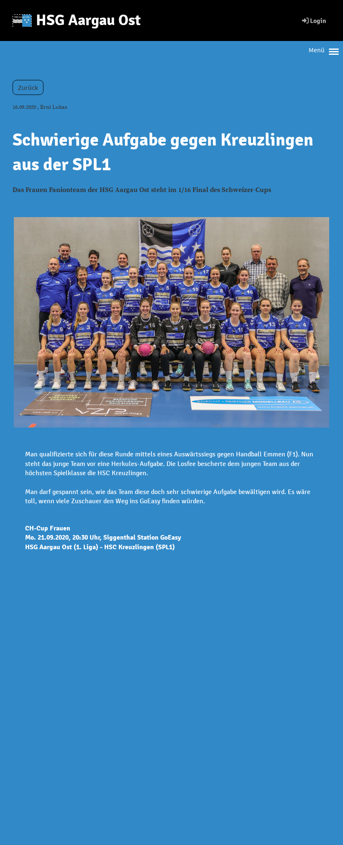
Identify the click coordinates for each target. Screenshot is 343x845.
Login (318, 21)
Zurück (28, 87)
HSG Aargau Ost (88, 20)
